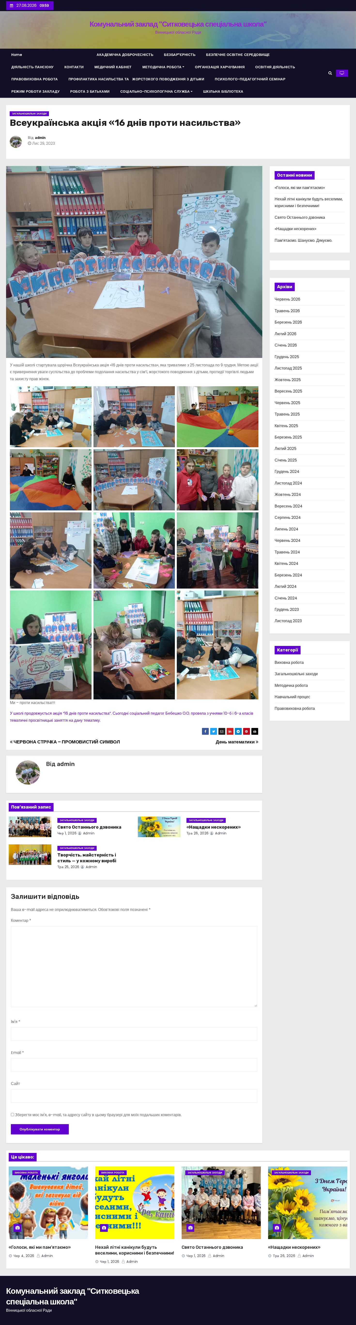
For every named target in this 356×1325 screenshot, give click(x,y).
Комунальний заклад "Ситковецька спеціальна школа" (178, 24)
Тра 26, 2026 (197, 833)
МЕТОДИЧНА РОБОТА (162, 67)
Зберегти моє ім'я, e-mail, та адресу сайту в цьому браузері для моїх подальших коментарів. (98, 1115)
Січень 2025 (286, 460)
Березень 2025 (288, 437)
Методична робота (291, 685)
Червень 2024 (288, 540)
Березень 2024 (288, 575)
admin (40, 138)
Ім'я (15, 1021)
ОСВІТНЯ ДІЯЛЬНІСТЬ (275, 67)
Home (16, 54)
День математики (236, 742)
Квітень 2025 (286, 426)
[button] (330, 73)
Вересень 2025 (288, 391)
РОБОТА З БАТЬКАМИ (90, 91)
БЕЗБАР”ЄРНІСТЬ (179, 54)
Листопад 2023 (288, 621)
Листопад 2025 (288, 368)
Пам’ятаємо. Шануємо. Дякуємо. (303, 240)
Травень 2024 (287, 552)
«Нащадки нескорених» (213, 827)
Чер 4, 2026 (24, 1255)
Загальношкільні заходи (29, 113)
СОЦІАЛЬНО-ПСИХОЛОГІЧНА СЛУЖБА (155, 91)
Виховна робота (289, 662)
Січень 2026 (286, 345)
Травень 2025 (287, 414)
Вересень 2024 (288, 506)
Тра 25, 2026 (68, 866)
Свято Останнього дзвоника (89, 827)
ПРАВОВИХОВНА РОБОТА (34, 79)
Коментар (21, 920)
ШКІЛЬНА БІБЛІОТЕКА (223, 91)
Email (17, 1052)
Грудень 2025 (287, 357)
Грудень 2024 (287, 471)
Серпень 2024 (288, 517)
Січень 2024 (286, 598)
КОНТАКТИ (74, 67)
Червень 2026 (287, 299)
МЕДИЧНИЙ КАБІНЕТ (113, 67)
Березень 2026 (288, 322)
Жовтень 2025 (288, 380)
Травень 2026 (287, 311)
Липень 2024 (286, 529)
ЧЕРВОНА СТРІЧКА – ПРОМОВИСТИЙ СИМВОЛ (66, 742)
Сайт (15, 1083)
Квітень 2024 (286, 563)
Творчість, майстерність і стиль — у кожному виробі (86, 857)
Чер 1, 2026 (67, 833)
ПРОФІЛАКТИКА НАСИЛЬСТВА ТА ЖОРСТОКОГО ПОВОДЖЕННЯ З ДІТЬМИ (136, 79)
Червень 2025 (287, 403)
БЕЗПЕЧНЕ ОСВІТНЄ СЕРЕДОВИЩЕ (238, 54)
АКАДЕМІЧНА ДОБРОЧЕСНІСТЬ (125, 54)
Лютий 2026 (285, 334)
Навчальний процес (292, 697)
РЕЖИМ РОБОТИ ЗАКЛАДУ (35, 91)
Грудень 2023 (287, 609)
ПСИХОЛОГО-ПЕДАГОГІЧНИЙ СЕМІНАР (250, 79)
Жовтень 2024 (288, 494)
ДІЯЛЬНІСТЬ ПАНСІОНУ (32, 67)
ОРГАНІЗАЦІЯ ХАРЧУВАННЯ (220, 67)
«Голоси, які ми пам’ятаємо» (300, 187)
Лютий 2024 (286, 586)
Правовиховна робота (295, 708)
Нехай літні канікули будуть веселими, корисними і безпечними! (134, 1250)
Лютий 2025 (285, 448)
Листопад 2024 (288, 483)
